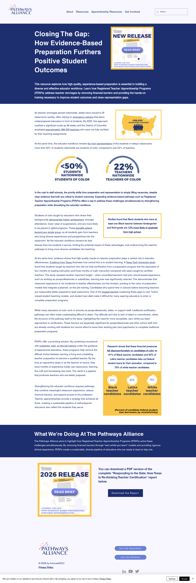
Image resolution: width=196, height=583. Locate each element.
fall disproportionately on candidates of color (130, 350)
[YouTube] (130, 571)
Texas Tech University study (140, 262)
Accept (184, 578)
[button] (70, 12)
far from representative (100, 143)
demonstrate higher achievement (66, 219)
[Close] (192, 579)
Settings (172, 578)
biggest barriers (110, 291)
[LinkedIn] (124, 571)
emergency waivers (83, 117)
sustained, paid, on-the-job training (57, 345)
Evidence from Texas (61, 262)
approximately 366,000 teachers (62, 129)
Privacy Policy (46, 567)
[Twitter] (137, 571)
